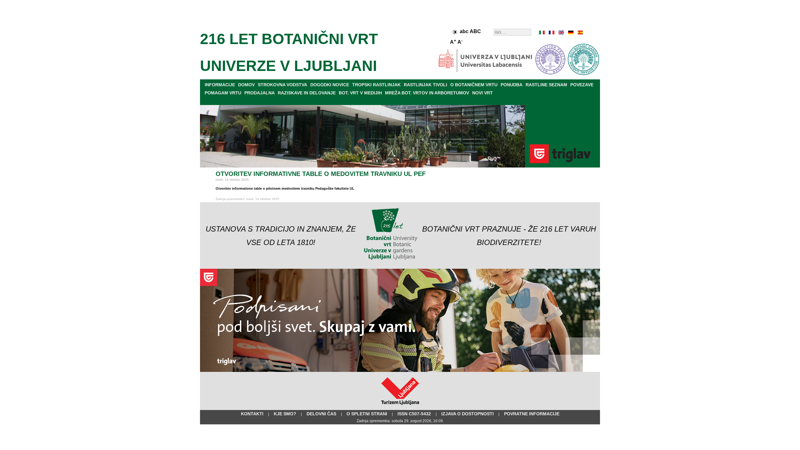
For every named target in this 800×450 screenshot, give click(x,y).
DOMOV (246, 84)
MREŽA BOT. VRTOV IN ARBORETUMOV (427, 92)
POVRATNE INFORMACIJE (531, 413)
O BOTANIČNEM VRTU (474, 84)
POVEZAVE (581, 84)
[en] (561, 32)
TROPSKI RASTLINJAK (376, 84)
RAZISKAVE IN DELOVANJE (307, 92)
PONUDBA (511, 84)
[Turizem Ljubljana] (400, 406)
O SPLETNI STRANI (367, 413)
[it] (542, 32)
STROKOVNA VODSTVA (282, 84)
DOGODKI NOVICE (329, 84)
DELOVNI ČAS (321, 413)
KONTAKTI (252, 413)
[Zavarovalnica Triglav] (400, 370)
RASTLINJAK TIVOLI (425, 84)
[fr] (551, 32)
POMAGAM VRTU (223, 92)
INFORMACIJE (220, 84)
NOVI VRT (482, 92)
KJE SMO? (285, 413)
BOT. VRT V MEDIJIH (360, 92)
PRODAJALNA (259, 92)
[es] (580, 32)
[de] (570, 32)
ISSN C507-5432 (414, 413)
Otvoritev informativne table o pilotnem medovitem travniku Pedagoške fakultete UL (285, 188)
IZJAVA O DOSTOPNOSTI (467, 413)
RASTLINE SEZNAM (546, 84)
